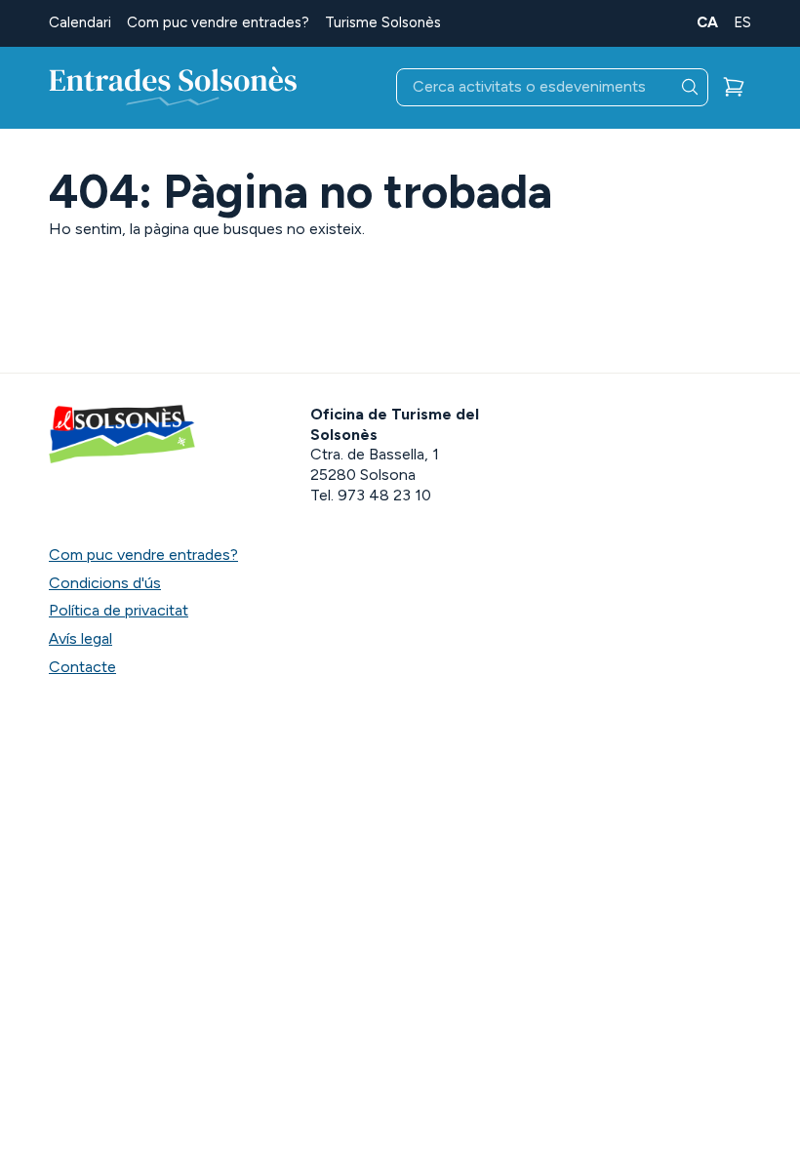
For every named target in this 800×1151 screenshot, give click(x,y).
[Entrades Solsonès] (173, 88)
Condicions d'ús (105, 583)
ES (742, 22)
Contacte (82, 666)
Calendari (80, 22)
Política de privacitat (118, 610)
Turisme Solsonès (383, 22)
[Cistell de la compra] (733, 86)
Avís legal (80, 638)
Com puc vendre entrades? (218, 22)
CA (707, 22)
